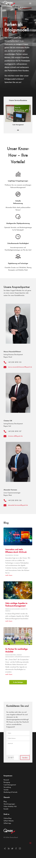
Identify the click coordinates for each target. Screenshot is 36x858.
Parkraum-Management (12, 609)
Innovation (9, 555)
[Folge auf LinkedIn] (9, 848)
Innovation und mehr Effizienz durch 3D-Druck (16, 550)
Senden (25, 757)
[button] (29, 116)
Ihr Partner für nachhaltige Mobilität (16, 650)
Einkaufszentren (10, 655)
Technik (16, 555)
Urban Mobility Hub (10, 806)
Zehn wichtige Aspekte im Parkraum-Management (16, 604)
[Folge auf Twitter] (12, 848)
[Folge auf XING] (5, 848)
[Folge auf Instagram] (20, 848)
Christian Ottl (8, 421)
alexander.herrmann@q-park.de (18, 505)
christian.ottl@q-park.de (15, 436)
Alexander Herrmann (10, 490)
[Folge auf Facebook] (16, 848)
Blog (5, 801)
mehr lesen (8, 575)
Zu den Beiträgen (18, 682)
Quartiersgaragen (9, 804)
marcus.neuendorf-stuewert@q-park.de (20, 367)
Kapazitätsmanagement (22, 657)
